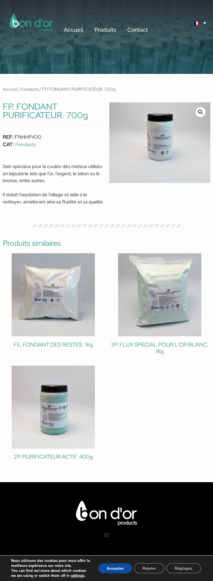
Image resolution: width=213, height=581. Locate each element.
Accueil (73, 30)
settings (77, 576)
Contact (137, 30)
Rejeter (149, 568)
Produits (105, 30)
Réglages (183, 568)
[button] (185, 23)
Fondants (30, 89)
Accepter (115, 568)
